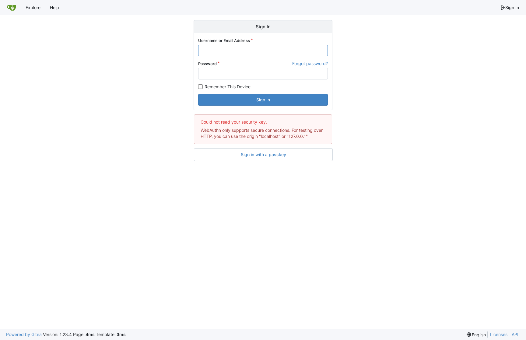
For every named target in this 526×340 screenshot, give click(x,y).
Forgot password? (310, 63)
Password (207, 63)
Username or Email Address (224, 40)
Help (54, 7)
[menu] (476, 334)
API (515, 334)
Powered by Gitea (24, 334)
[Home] (11, 7)
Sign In (512, 7)
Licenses (498, 334)
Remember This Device (228, 86)
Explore (33, 7)
